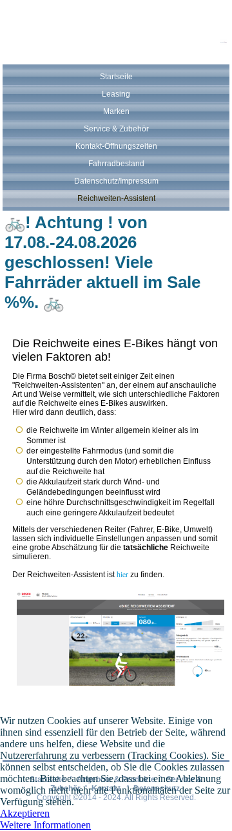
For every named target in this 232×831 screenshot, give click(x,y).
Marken (116, 111)
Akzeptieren (25, 813)
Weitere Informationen (45, 824)
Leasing (116, 94)
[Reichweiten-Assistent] (120, 687)
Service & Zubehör (116, 128)
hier (122, 574)
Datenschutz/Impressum (116, 181)
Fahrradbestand (116, 163)
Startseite (116, 76)
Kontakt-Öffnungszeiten (116, 146)
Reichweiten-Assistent (116, 198)
